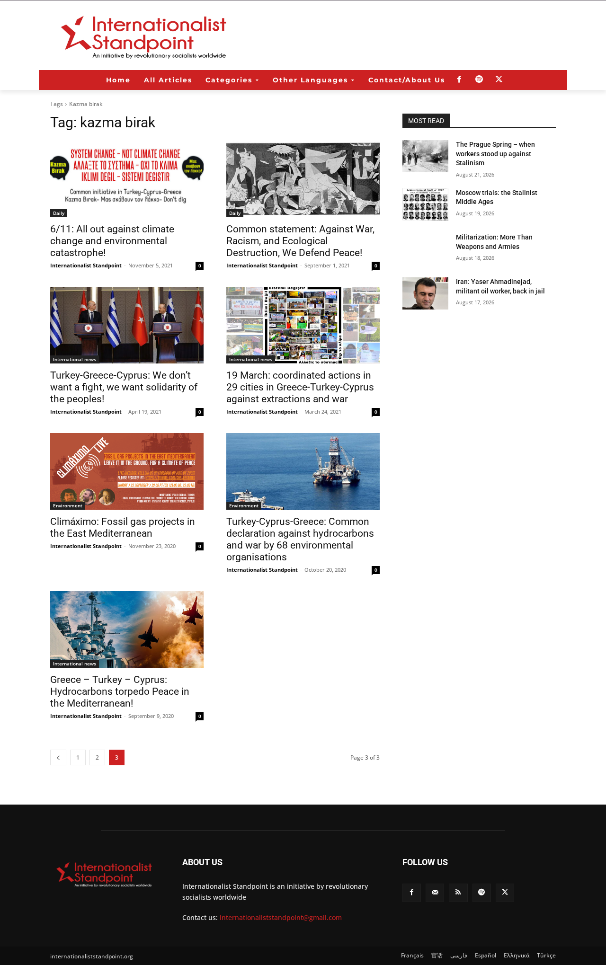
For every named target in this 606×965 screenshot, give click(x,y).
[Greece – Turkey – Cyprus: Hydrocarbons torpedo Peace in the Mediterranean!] (127, 629)
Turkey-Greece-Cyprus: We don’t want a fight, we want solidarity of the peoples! (123, 387)
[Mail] (435, 893)
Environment (67, 505)
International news (74, 359)
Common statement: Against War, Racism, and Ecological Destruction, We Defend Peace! (300, 240)
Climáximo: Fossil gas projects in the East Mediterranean (122, 527)
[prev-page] (58, 757)
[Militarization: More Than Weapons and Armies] (425, 249)
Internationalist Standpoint (86, 265)
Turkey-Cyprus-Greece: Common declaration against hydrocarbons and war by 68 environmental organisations (300, 539)
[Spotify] (479, 80)
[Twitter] (499, 80)
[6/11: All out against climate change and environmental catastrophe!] (127, 179)
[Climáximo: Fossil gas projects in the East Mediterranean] (127, 471)
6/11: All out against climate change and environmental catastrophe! (112, 240)
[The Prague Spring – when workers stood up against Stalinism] (425, 156)
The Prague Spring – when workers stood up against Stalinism (495, 154)
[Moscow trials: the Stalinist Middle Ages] (425, 204)
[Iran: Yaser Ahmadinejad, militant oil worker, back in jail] (425, 293)
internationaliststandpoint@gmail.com (281, 917)
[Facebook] (459, 80)
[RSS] (458, 893)
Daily (58, 213)
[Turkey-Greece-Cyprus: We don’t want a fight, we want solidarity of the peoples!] (127, 325)
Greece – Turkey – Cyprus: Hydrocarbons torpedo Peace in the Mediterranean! (119, 691)
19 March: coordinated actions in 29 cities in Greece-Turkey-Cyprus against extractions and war (300, 387)
